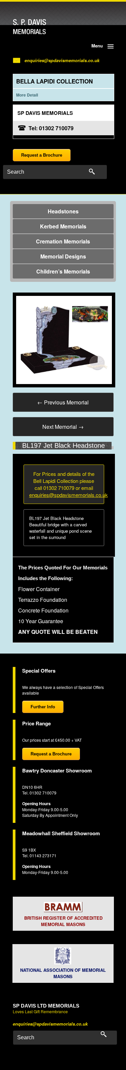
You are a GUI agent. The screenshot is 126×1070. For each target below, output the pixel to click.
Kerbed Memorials (63, 226)
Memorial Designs (63, 256)
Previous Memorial (63, 402)
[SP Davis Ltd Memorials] (43, 27)
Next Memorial (63, 426)
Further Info (43, 706)
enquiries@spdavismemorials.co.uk (62, 60)
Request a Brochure (41, 155)
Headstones (63, 211)
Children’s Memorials (63, 271)
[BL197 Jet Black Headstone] (64, 339)
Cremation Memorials (63, 241)
